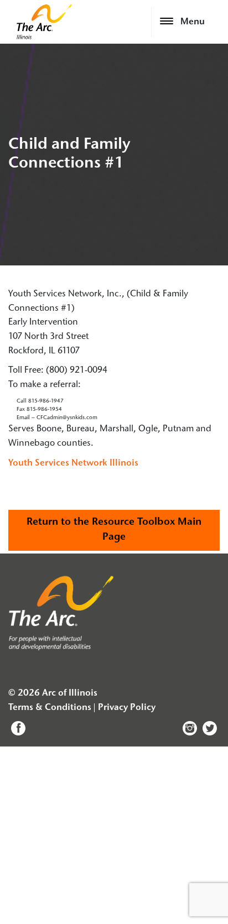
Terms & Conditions (49, 707)
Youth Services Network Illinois (73, 463)
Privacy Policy (127, 707)
